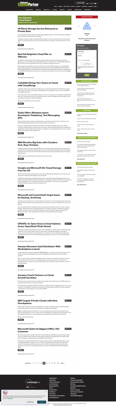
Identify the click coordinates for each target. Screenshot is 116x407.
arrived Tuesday (29, 178)
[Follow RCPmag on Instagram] (93, 3)
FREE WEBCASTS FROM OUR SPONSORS (86, 137)
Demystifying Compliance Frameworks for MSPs (86, 171)
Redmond (73, 388)
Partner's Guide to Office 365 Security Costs (86, 118)
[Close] (45, 391)
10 (58, 363)
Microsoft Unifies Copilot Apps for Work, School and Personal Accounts (86, 105)
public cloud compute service (44, 34)
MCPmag (72, 384)
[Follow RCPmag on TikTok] (91, 3)
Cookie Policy (63, 403)
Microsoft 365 (47, 9)
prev (78, 25)
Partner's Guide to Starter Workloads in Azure (85, 125)
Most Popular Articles (87, 81)
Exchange (54, 9)
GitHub (69, 71)
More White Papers (82, 184)
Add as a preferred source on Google (81, 3)
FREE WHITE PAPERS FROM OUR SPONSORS (87, 163)
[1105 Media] (30, 387)
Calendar (60, 6)
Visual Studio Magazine (76, 395)
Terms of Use (70, 403)
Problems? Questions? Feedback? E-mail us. (62, 405)
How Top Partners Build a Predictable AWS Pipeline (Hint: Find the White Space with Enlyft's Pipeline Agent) (86, 146)
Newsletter (84, 6)
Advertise (90, 6)
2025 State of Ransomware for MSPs (85, 167)
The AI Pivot (52, 393)
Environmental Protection (77, 382)
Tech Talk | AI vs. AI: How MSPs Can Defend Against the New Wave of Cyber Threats (86, 155)
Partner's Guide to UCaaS (82, 121)
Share (68, 28)
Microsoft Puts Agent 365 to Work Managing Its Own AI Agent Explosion (87, 85)
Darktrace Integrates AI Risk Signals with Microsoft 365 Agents (85, 89)
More (95, 6)
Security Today (53, 390)
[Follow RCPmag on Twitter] (89, 3)
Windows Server (78, 9)
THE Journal (73, 393)
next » (63, 363)
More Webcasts (81, 159)
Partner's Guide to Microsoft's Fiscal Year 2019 (86, 130)
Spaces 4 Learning (75, 390)
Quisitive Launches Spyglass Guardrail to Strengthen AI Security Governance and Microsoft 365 (86, 94)
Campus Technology (54, 382)
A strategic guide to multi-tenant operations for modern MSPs (86, 175)
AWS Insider (52, 380)
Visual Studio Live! (54, 397)
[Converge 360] (32, 382)
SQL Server (69, 9)
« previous (27, 363)
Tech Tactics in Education (76, 392)
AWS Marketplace (44, 252)
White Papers (67, 6)
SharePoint (62, 9)
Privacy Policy (87, 60)
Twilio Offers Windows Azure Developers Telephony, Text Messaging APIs (39, 115)
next (95, 25)
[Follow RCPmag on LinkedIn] (87, 3)
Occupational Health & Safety (78, 386)
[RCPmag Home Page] (28, 4)
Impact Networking (87, 32)
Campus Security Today (76, 380)
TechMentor (52, 392)
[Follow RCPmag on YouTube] (95, 3)
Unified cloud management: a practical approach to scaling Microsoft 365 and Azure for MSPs (85, 180)
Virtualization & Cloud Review (57, 395)
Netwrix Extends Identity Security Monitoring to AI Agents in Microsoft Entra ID (86, 100)
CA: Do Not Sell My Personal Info (79, 403)
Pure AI (51, 388)
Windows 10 (38, 9)
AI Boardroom (53, 378)
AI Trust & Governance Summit (83, 141)
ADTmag (72, 378)
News (55, 6)
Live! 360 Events (53, 384)
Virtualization (87, 9)
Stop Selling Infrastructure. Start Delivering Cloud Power (86, 151)
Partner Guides (87, 110)
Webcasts (73, 6)
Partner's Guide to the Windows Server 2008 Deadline (87, 115)
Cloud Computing (29, 9)
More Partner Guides (82, 133)
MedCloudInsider (53, 386)
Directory (78, 6)
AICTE (54, 335)
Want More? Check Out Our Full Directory (87, 39)
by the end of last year (44, 234)
